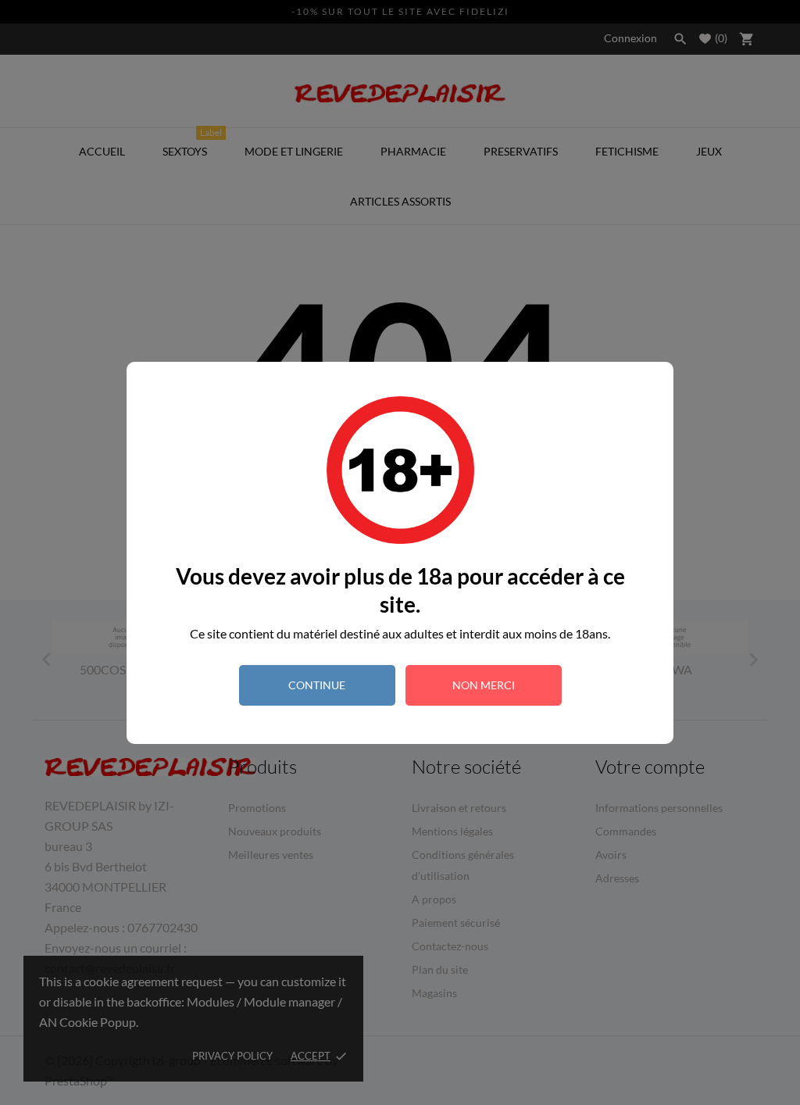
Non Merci (483, 685)
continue (316, 685)
